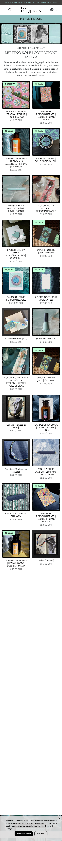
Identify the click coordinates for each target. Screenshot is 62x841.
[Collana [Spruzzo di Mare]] (16, 408)
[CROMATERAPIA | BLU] (16, 322)
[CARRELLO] (58, 10)
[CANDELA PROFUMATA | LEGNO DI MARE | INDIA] (46, 408)
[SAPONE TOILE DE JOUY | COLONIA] (46, 361)
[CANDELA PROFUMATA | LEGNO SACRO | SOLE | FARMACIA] (16, 544)
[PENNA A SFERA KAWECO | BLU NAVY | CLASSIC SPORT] (46, 452)
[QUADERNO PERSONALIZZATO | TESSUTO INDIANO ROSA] (46, 95)
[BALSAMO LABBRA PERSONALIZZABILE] (16, 280)
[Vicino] (59, 818)
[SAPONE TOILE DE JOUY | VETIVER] (46, 233)
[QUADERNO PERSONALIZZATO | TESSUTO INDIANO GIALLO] (46, 497)
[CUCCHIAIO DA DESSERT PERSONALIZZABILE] (46, 189)
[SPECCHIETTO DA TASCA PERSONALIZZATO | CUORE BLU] (16, 233)
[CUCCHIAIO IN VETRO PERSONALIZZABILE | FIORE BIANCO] (16, 95)
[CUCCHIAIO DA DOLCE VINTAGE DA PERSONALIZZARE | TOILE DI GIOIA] (16, 361)
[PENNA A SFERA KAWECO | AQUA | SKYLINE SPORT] (16, 189)
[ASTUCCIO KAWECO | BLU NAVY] (16, 497)
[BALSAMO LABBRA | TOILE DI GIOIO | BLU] (46, 142)
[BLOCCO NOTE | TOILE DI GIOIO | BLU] (46, 280)
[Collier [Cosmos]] (46, 544)
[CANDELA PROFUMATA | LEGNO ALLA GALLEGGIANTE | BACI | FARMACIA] (16, 142)
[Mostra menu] (4, 10)
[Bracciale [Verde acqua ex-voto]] (16, 452)
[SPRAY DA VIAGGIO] (46, 322)
